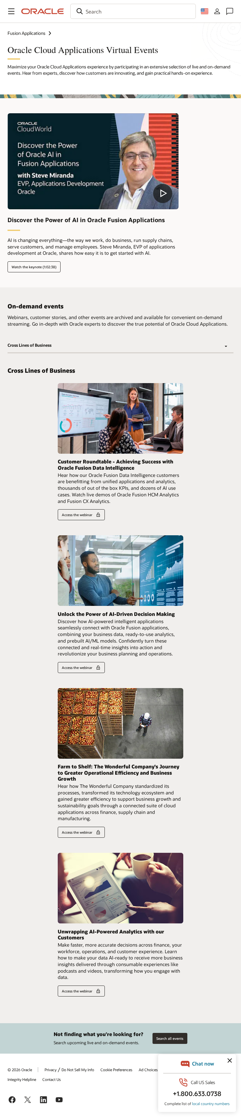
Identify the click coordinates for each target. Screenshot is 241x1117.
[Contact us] (229, 11)
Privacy (50, 1069)
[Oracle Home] (42, 11)
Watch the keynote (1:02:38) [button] (34, 267)
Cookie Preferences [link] (116, 1069)
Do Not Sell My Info (78, 1069)
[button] (11, 11)
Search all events (169, 1038)
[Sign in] (217, 11)
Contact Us (51, 1079)
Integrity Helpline (22, 1079)
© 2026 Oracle (20, 1069)
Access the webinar (77, 514)
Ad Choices (148, 1069)
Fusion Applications (27, 33)
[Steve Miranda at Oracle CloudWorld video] (93, 161)
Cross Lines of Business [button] (29, 345)
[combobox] (133, 11)
